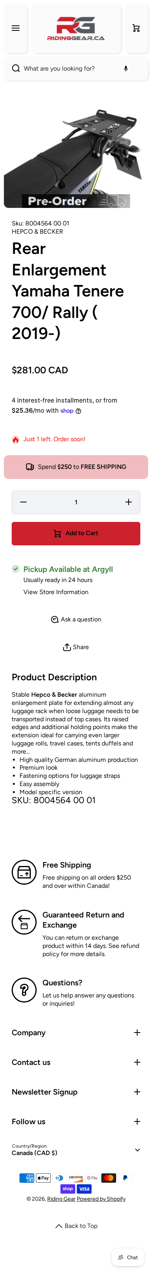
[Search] (12, 68)
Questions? (62, 982)
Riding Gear (61, 1199)
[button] (136, 28)
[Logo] (76, 28)
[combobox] (76, 68)
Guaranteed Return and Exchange (83, 920)
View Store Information (55, 592)
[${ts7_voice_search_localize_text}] (126, 68)
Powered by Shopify (101, 1199)
